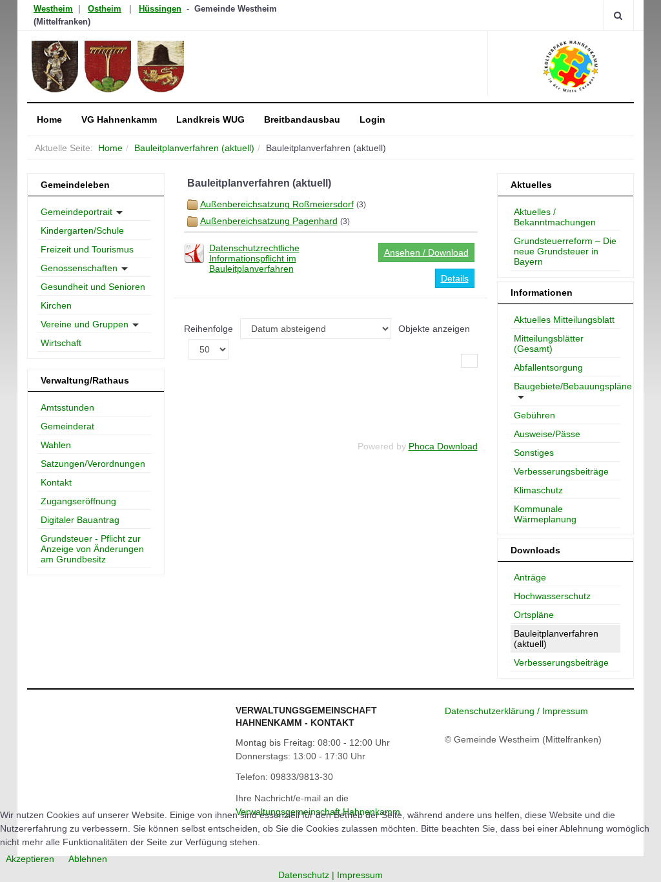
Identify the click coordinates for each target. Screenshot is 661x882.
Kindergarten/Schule (82, 230)
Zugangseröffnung (78, 501)
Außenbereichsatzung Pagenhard (269, 221)
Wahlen (56, 445)
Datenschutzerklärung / (493, 711)
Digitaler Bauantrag (80, 520)
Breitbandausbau (302, 119)
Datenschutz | (307, 875)
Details (455, 278)
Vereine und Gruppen (84, 324)
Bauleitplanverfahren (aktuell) (194, 148)
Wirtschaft (61, 343)
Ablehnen (87, 859)
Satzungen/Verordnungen (93, 463)
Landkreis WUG (210, 119)
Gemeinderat (67, 426)
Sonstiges (534, 452)
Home (49, 119)
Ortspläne (534, 615)
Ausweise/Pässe (547, 434)
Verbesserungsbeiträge (561, 471)
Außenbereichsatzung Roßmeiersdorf (277, 204)
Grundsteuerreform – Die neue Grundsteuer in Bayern (565, 251)
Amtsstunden (67, 407)
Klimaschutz (538, 490)
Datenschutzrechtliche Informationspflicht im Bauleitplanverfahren (254, 258)
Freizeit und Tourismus (87, 249)
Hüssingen (160, 9)
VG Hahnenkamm (119, 119)
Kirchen (56, 305)
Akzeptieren (30, 859)
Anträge (530, 577)
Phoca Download (443, 446)
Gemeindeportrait (76, 212)
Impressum (565, 711)
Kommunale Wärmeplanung (545, 514)
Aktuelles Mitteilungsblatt (564, 319)
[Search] (618, 15)
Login (372, 119)
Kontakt (56, 482)
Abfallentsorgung (548, 367)
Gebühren (534, 415)
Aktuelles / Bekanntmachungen (555, 217)
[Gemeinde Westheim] (144, 66)
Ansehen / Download (426, 252)
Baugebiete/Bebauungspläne (567, 386)
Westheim (53, 9)
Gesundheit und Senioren (93, 287)
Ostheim (104, 9)
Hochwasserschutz (552, 596)
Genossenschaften (79, 268)
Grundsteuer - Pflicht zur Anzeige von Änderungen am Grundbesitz (92, 548)
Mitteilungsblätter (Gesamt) (549, 343)
